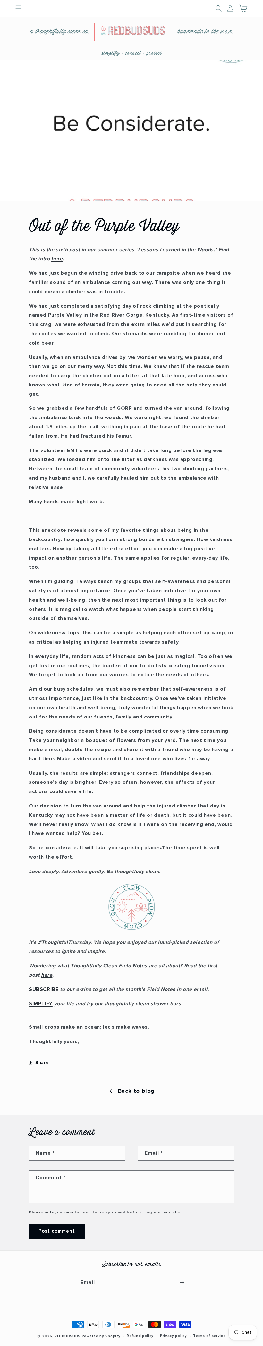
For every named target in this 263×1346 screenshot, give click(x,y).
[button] (243, 8)
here (57, 258)
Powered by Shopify (101, 1336)
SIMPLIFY (41, 1003)
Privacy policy (173, 1336)
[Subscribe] (182, 1282)
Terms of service (209, 1336)
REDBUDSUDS (68, 1336)
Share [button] (42, 1062)
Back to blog (136, 1091)
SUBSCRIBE (43, 989)
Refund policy (140, 1336)
